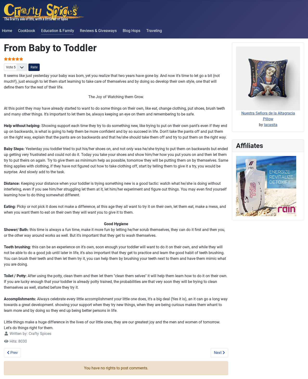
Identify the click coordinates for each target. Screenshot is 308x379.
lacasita (270, 124)
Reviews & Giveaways (98, 30)
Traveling (154, 30)
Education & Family (57, 30)
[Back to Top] (299, 370)
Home (7, 30)
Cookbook (26, 30)
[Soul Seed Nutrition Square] (266, 185)
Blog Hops (131, 30)
